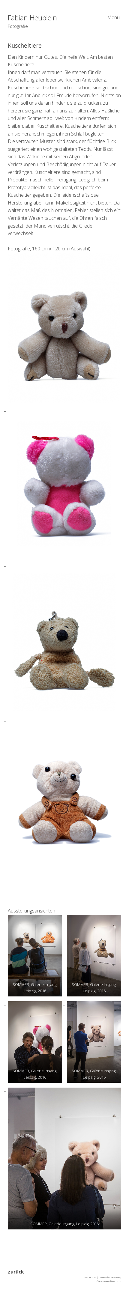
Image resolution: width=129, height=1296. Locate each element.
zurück (16, 1271)
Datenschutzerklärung (110, 1277)
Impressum (90, 1277)
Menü (113, 17)
